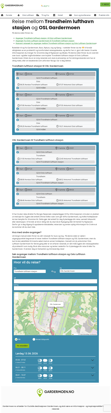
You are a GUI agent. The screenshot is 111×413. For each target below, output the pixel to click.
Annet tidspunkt (42, 339)
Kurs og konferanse (82, 15)
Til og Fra (45, 15)
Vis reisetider (22, 346)
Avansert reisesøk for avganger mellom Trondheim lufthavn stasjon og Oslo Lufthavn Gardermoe (56, 43)
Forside (9, 15)
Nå (19, 339)
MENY (106, 4)
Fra (15, 268)
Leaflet (75, 334)
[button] (55, 310)
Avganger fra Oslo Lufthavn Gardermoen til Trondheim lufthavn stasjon (45, 41)
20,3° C (46, 6)
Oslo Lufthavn (28, 15)
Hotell (60, 15)
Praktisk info (104, 15)
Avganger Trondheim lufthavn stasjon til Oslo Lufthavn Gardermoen (44, 38)
